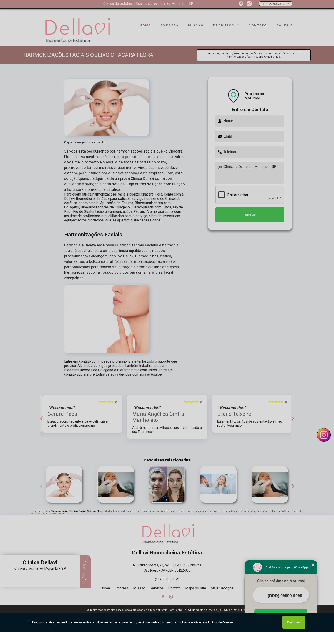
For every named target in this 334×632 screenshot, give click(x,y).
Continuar (294, 622)
